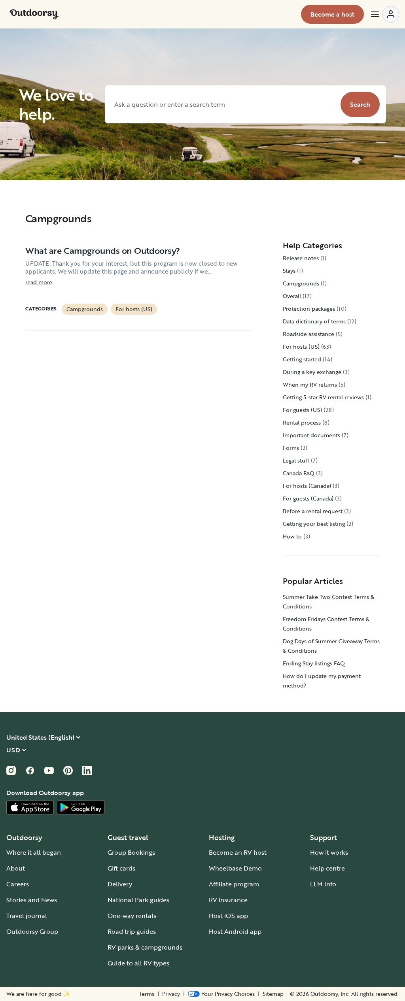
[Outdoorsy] (34, 14)
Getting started (302, 359)
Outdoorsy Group (32, 931)
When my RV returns (310, 384)
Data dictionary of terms (314, 321)
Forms (291, 448)
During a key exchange (312, 372)
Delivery (120, 884)
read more (38, 282)
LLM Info (323, 884)
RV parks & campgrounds (145, 947)
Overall (292, 296)
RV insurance (228, 900)
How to (292, 536)
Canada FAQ (298, 473)
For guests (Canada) (308, 498)
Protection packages (309, 308)
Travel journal (26, 915)
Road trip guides (132, 931)
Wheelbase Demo (235, 868)
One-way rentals (132, 915)
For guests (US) (302, 410)
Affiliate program (234, 884)
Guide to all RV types (138, 963)
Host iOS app (228, 915)
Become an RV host (238, 852)
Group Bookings (131, 852)
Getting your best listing (314, 523)
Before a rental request (313, 511)
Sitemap (273, 994)
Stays (289, 270)
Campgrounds (84, 309)
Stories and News (31, 900)
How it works (329, 852)
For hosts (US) (133, 309)
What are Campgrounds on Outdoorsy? (102, 250)
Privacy (171, 994)
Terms (146, 994)
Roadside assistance (308, 334)
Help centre (327, 868)
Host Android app (235, 931)
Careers (17, 884)
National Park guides (138, 900)
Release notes (301, 258)
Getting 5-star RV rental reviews (323, 397)
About (15, 868)
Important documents (311, 435)
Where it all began (33, 852)
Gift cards (121, 868)
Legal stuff (296, 460)
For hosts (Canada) (307, 486)
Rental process (302, 422)
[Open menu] (384, 14)
